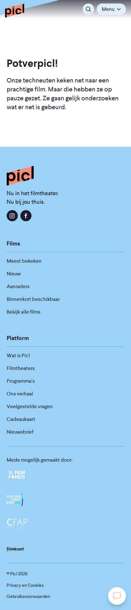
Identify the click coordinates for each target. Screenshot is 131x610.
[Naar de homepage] (14, 10)
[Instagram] (12, 215)
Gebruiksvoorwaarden (28, 596)
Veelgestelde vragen (30, 406)
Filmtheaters (21, 368)
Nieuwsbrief (20, 432)
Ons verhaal (20, 394)
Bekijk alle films (23, 312)
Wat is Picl (18, 355)
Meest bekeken (24, 261)
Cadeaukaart (21, 419)
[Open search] (88, 9)
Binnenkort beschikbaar (33, 299)
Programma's (21, 381)
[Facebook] (25, 215)
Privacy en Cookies (25, 585)
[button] (111, 9)
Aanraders (18, 286)
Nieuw (14, 274)
